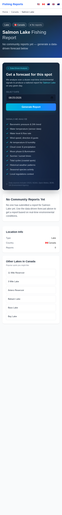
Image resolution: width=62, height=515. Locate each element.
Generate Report (31, 107)
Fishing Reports (12, 4)
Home (5, 12)
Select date (12, 92)
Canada (15, 12)
